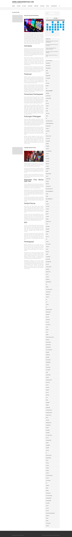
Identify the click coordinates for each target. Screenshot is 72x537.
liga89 (41, 33)
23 (52, 29)
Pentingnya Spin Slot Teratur (30, 147)
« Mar (47, 18)
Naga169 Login (39, 163)
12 (60, 24)
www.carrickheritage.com (23, 2)
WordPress (58, 535)
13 (63, 24)
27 (63, 29)
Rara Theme (51, 535)
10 (55, 24)
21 (47, 29)
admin (30, 17)
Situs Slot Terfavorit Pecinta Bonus (31, 15)
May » (57, 18)
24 (55, 29)
